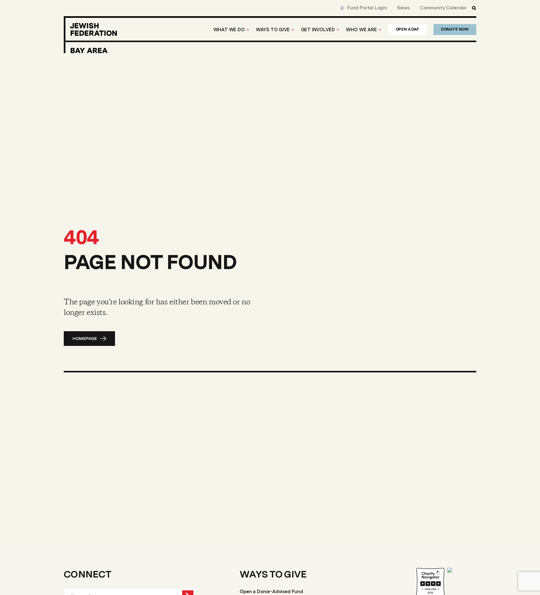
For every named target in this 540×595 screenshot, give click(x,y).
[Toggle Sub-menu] (248, 30)
